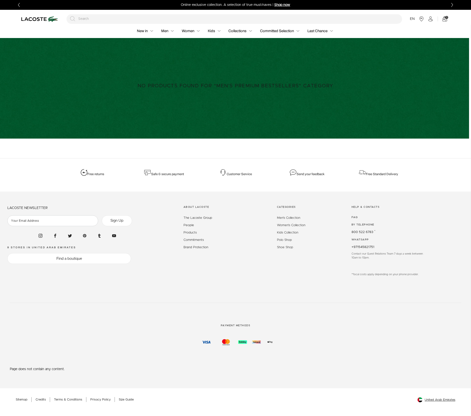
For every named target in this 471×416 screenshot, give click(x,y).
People (188, 225)
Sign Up (116, 220)
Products (190, 232)
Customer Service (239, 174)
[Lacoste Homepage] (40, 19)
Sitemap (21, 399)
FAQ (355, 217)
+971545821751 (363, 247)
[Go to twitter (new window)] (69, 235)
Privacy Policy (100, 399)
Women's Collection (291, 225)
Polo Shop (284, 240)
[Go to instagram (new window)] (40, 235)
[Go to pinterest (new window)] (84, 235)
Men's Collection (288, 218)
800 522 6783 (363, 232)
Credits (41, 399)
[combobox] (234, 19)
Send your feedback (311, 174)
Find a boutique (69, 258)
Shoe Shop (285, 247)
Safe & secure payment (167, 174)
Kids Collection (287, 232)
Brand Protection (195, 247)
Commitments (193, 240)
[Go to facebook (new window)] (55, 235)
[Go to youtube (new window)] (114, 235)
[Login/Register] (430, 19)
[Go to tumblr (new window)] (99, 235)
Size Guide (126, 399)
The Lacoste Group (197, 218)
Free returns (95, 174)
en (412, 19)
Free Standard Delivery (382, 174)
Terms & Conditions (68, 399)
